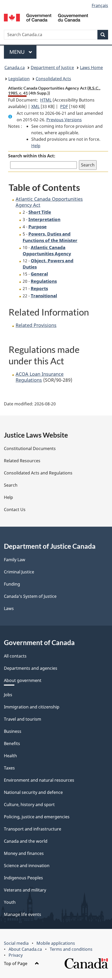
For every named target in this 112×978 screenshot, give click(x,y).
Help (35, 146)
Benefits (12, 743)
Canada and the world (25, 841)
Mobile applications (55, 943)
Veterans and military (25, 890)
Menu (17, 51)
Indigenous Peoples (23, 878)
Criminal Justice (19, 572)
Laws (9, 608)
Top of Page (16, 963)
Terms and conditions (71, 949)
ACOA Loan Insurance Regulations (40, 377)
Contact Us (15, 509)
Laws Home (91, 67)
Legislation (19, 79)
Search (10, 485)
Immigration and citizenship (31, 707)
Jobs (8, 695)
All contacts (15, 656)
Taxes (9, 768)
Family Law (14, 559)
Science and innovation (26, 865)
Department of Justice (52, 67)
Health (10, 756)
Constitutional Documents (30, 448)
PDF (64, 106)
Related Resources (22, 461)
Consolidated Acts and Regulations (38, 473)
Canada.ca (14, 67)
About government (22, 680)
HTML (46, 100)
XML (35, 106)
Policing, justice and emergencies (37, 817)
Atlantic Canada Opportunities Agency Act (49, 202)
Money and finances (24, 853)
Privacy (16, 955)
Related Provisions (36, 325)
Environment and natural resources (39, 780)
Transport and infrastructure (32, 829)
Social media (16, 943)
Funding (12, 584)
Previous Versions (64, 120)
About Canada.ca (25, 949)
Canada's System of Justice (30, 596)
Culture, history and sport (29, 804)
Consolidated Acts (53, 79)
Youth (10, 902)
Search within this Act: (31, 156)
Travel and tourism (22, 719)
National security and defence (33, 792)
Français (100, 5)
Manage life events (22, 914)
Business (12, 731)
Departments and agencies (30, 668)
